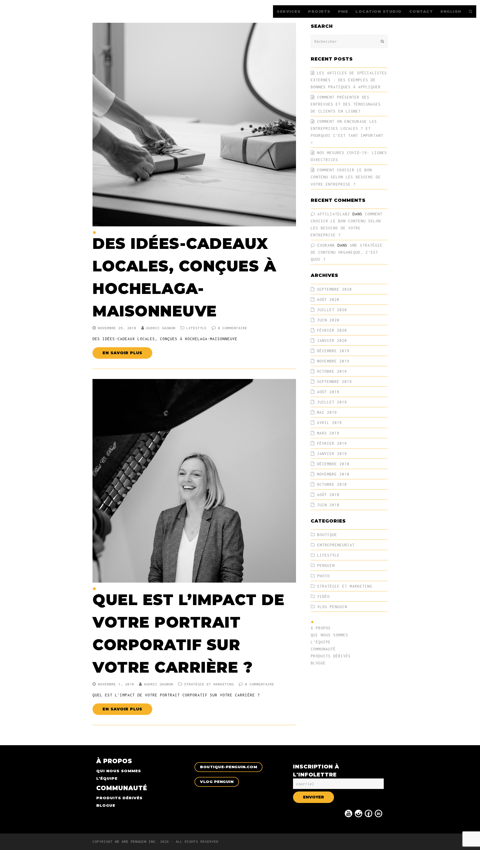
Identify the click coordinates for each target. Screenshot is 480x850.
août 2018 (328, 494)
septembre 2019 (334, 381)
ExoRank (326, 245)
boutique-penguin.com (228, 766)
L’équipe (321, 642)
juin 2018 (328, 505)
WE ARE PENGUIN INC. (136, 841)
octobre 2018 (332, 484)
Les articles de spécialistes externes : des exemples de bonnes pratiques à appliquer (349, 80)
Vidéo (323, 596)
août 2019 (328, 391)
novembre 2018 (333, 474)
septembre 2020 (334, 289)
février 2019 (332, 443)
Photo (323, 576)
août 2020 (328, 299)
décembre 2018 (333, 464)
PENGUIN (326, 565)
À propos (321, 628)
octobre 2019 (332, 371)
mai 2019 (327, 412)
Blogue (318, 663)
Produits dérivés (331, 656)
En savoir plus (122, 352)
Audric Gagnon (161, 328)
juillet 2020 (332, 309)
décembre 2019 (333, 350)
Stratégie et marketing (209, 684)
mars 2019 (328, 433)
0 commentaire (232, 328)
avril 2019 (329, 422)
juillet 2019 (332, 402)
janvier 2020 (332, 340)
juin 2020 (328, 320)
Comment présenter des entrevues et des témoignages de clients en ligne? (346, 104)
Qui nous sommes (329, 635)
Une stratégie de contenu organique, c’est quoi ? (346, 252)
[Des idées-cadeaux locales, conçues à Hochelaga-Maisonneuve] (194, 223)
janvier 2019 (332, 453)
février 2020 (332, 330)
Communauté (323, 649)
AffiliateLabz (334, 214)
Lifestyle (196, 328)
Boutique (327, 534)
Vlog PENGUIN (332, 606)
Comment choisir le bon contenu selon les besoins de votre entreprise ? (346, 177)
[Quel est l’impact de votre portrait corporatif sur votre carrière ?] (194, 579)
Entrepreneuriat (336, 545)
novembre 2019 (333, 361)
